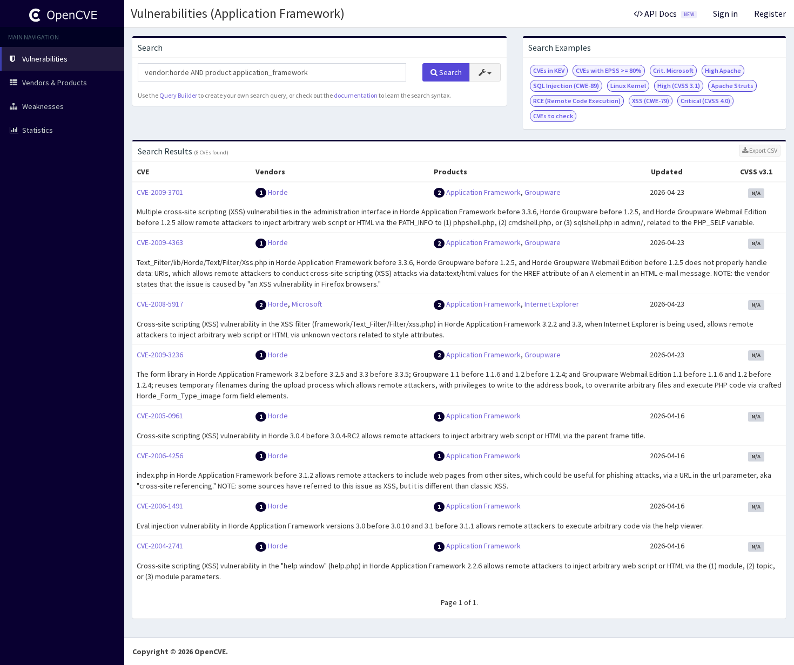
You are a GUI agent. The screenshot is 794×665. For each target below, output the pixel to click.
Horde (278, 192)
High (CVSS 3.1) (678, 86)
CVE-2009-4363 (160, 242)
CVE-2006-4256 (160, 455)
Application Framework (483, 192)
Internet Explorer (551, 304)
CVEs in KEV (548, 70)
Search (450, 72)
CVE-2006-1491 (160, 506)
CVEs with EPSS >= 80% (609, 70)
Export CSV (762, 150)
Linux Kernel (628, 86)
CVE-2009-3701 (160, 192)
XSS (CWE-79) (650, 101)
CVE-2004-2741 (160, 546)
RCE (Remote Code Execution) (577, 101)
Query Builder (178, 95)
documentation (356, 95)
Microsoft (307, 304)
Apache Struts (732, 86)
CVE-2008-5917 (160, 304)
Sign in (725, 13)
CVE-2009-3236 (160, 354)
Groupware (542, 192)
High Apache (723, 70)
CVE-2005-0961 (160, 415)
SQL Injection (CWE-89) (566, 86)
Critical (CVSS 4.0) (705, 101)
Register (770, 13)
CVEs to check (553, 116)
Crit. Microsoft (673, 70)
